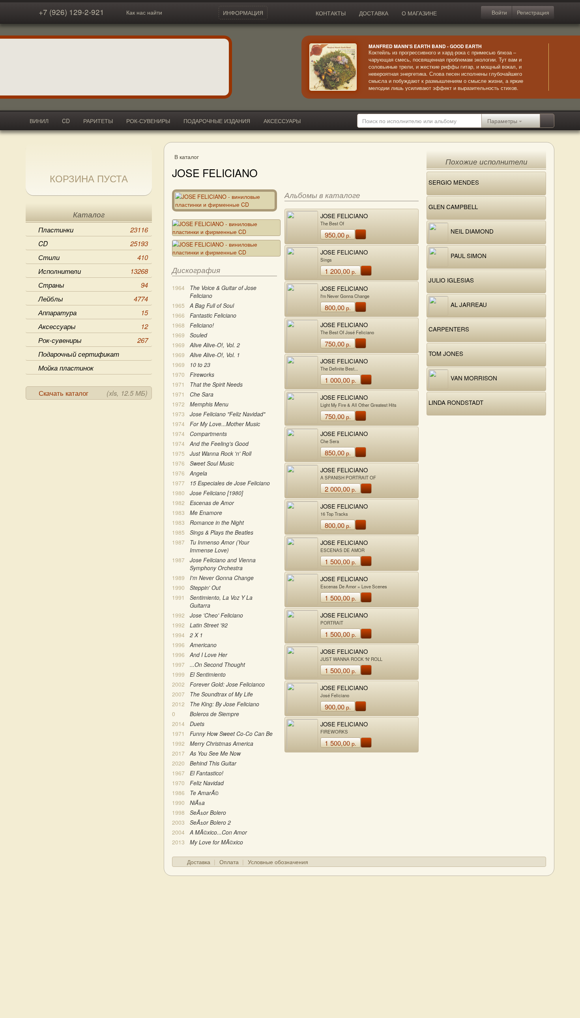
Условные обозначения (278, 862)
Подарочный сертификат (78, 354)
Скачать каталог (93, 393)
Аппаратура (93, 312)
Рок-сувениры (93, 340)
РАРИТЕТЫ (98, 121)
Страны (93, 285)
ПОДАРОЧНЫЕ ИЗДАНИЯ (216, 121)
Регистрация (533, 12)
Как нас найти (144, 12)
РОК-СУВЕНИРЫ (148, 121)
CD (66, 121)
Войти (498, 12)
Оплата (229, 862)
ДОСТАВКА (373, 13)
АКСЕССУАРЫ (282, 121)
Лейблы (93, 298)
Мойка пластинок (66, 367)
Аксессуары (93, 326)
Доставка (198, 862)
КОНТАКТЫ (331, 13)
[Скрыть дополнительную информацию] (560, 67)
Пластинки (93, 229)
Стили (93, 257)
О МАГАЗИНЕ (419, 13)
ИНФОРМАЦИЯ (243, 13)
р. (338, 235)
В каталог (186, 157)
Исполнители (93, 271)
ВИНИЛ (39, 121)
